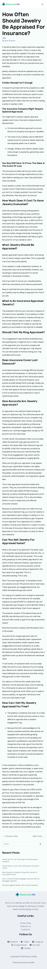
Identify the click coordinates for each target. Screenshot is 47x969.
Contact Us (25, 929)
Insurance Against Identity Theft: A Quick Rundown (20, 885)
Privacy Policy (25, 923)
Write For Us (25, 926)
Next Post (39, 836)
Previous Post (10, 836)
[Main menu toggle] (42, 4)
